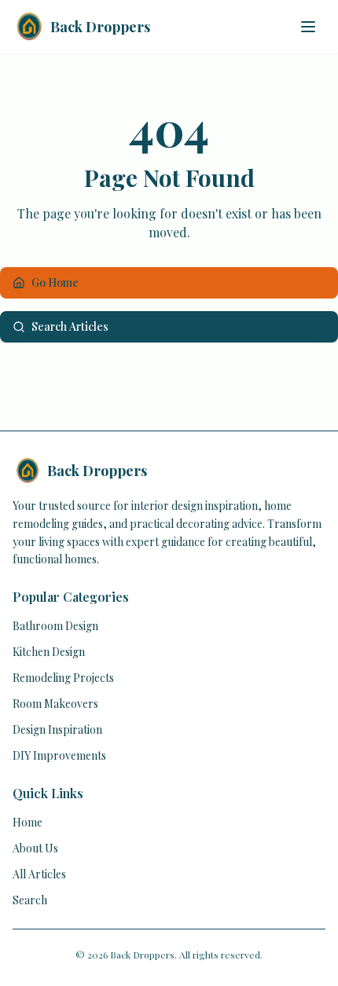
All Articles (39, 874)
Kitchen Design (49, 651)
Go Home (55, 282)
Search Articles (69, 326)
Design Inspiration (57, 729)
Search (30, 900)
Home (27, 822)
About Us (35, 848)
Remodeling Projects (63, 677)
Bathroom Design (55, 625)
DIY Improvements (59, 755)
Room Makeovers (55, 703)
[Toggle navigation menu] (308, 26)
